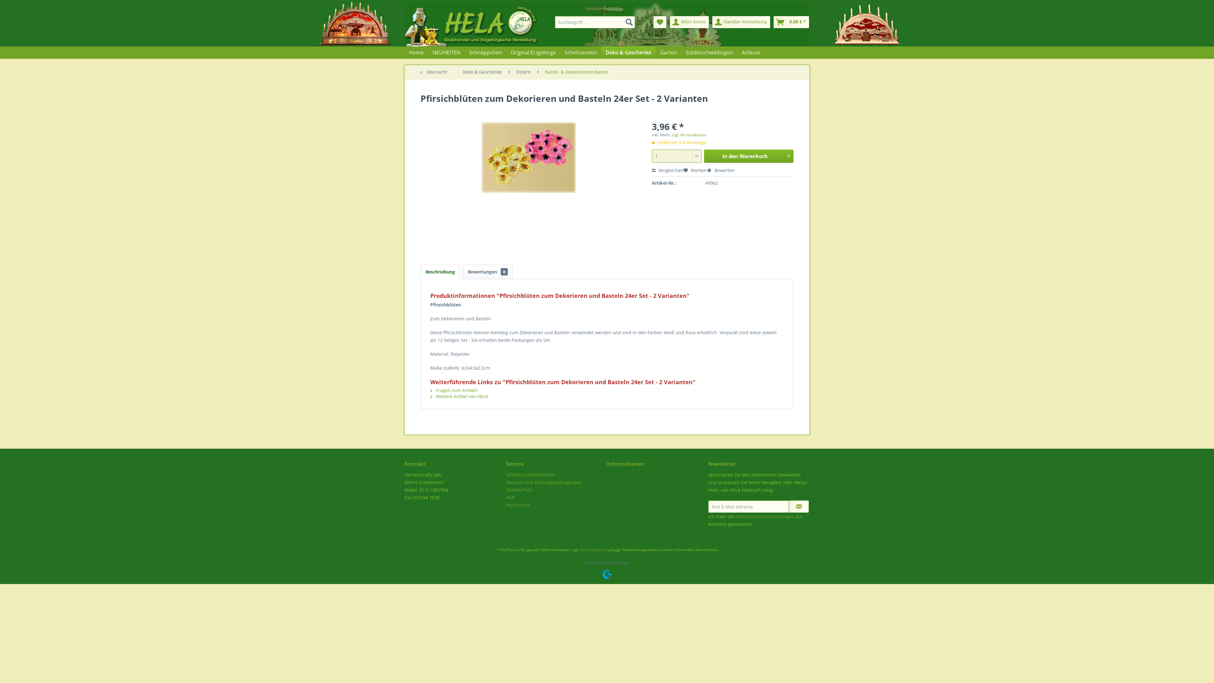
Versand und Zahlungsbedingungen (544, 482)
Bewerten (724, 170)
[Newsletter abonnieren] (799, 506)
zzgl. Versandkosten (689, 135)
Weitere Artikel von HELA (461, 396)
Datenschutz (519, 490)
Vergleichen (670, 170)
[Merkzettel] (660, 22)
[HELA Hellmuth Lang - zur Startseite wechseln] (484, 24)
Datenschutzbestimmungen (765, 517)
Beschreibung (440, 272)
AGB (510, 497)
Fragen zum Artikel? (456, 390)
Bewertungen (487, 272)
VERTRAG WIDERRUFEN (530, 475)
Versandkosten (593, 549)
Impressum (518, 505)
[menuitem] (591, 22)
